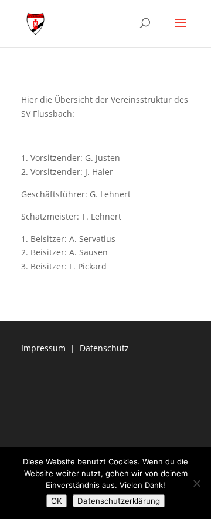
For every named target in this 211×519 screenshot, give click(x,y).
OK (56, 500)
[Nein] (196, 483)
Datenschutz (104, 347)
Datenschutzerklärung (118, 500)
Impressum (43, 347)
